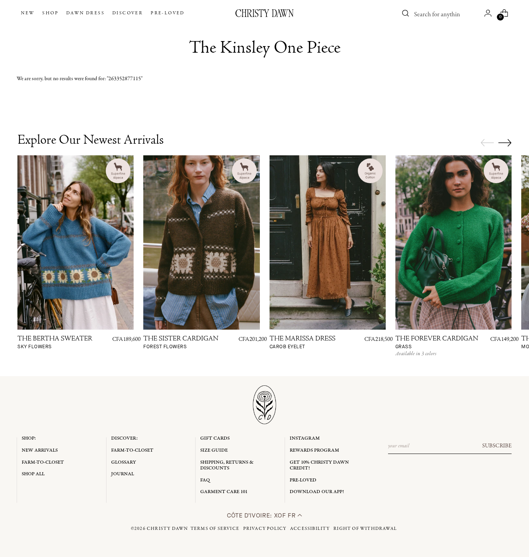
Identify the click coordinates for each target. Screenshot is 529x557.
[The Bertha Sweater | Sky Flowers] (75, 242)
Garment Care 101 (223, 491)
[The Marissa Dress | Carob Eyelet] (328, 242)
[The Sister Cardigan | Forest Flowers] (201, 242)
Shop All (33, 474)
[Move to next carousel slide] (505, 142)
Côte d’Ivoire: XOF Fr (262, 515)
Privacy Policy (265, 529)
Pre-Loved (303, 480)
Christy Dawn (167, 529)
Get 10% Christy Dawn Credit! (319, 465)
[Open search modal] (406, 13)
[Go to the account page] (488, 13)
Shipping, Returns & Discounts (227, 465)
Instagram (305, 438)
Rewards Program (314, 450)
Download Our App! (317, 491)
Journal (122, 474)
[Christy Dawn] (264, 13)
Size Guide (214, 450)
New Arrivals (40, 450)
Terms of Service (215, 529)
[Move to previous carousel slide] (487, 143)
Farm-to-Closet (43, 462)
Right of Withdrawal (365, 529)
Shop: (29, 438)
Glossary (123, 462)
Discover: (124, 438)
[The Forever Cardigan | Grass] (453, 242)
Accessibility (310, 529)
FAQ (205, 480)
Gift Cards (215, 438)
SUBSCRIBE (497, 446)
